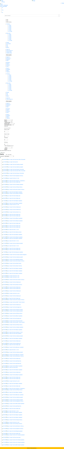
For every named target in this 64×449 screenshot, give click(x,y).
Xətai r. (7, 60)
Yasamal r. (8, 71)
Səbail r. (7, 70)
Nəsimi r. (8, 63)
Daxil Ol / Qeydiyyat (4, 5)
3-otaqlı (9, 27)
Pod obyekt (8, 43)
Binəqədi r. (8, 62)
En (2, 12)
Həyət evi (8, 49)
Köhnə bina (8, 33)
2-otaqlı (9, 26)
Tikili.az (3, 1)
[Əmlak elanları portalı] (1, 3)
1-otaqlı (9, 25)
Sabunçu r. (8, 59)
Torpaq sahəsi (9, 51)
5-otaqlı (9, 30)
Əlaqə (63, 3)
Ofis (7, 44)
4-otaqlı (9, 28)
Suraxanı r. (8, 64)
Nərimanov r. (8, 58)
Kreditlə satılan (9, 52)
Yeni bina (8, 23)
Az (2, 7)
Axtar (6, 149)
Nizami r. (8, 68)
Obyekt (7, 42)
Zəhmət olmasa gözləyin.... (32, 448)
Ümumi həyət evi (9, 50)
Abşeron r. (8, 56)
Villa (7, 46)
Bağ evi (7, 47)
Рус (2, 10)
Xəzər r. (7, 66)
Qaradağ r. (8, 69)
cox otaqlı (10, 31)
